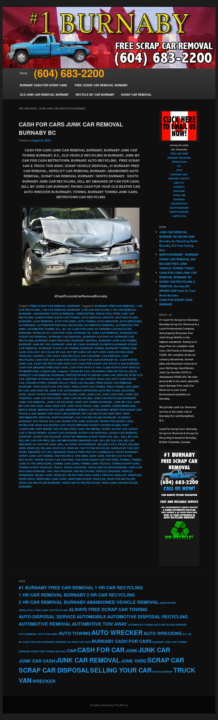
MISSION (71, 410)
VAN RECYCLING (84, 471)
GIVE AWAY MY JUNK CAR (46, 390)
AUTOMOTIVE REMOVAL (99, 325)
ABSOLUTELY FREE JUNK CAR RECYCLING (43, 610)
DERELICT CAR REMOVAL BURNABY (42, 375)
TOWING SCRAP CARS (125, 463)
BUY (37, 352)
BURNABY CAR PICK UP (98, 337)
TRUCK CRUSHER (75, 467)
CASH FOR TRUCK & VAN (85, 367)
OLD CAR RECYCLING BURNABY (95, 417)
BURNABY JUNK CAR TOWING (118, 340)
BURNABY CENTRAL (84, 340)
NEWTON (44, 417)
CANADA (38, 356)
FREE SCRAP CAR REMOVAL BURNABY (55, 306)
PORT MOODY (43, 429)
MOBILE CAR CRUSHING (93, 410)
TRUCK (58, 467)
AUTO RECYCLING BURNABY (170, 624)
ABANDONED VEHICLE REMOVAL (54, 313)
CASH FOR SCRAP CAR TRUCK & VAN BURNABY (109, 363)
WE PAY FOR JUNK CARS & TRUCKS (90, 475)
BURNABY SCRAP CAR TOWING (59, 348)
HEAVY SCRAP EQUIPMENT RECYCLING (52, 394)
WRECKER (43, 681)
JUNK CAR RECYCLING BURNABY (114, 398)
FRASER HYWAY (36, 383)
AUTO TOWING (86, 321)
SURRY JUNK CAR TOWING (36, 456)
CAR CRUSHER (90, 356)
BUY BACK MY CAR (53, 352)
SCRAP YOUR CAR (100, 436)
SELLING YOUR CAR (53, 448)
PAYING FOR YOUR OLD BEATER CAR (42, 425)
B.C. (58, 329)
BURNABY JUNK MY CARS (68, 344)
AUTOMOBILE (27, 325)
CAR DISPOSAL (111, 356)
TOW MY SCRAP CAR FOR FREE (54, 460)
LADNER (105, 406)
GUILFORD (128, 390)
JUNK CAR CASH (113, 394)
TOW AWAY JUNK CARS (89, 456)
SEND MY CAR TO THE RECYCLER (88, 448)
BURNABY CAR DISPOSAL (65, 337)
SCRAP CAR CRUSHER (62, 433)
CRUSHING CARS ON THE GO (109, 371)
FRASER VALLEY (58, 383)
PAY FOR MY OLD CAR (47, 421)
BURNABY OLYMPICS (99, 344)
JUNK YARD (133, 661)
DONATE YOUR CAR (97, 379)
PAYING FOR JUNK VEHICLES (80, 421)
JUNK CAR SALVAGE (60, 402)
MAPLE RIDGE (27, 410)
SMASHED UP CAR (40, 452)
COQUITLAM (48, 371)
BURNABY (25, 333)
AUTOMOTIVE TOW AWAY (99, 624)
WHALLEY (120, 475)
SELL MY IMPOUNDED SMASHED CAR (74, 440)
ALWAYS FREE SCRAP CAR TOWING (57, 317)
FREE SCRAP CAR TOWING (88, 387)
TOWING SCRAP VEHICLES (35, 467)
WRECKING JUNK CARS (51, 479)
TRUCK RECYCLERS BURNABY (107, 467)
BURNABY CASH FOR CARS (52, 340)
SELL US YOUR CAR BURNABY (77, 444)
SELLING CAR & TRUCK (112, 444)
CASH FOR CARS (66, 360)
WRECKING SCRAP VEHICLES (86, 479)
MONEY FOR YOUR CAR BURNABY (59, 413)
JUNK (82, 394)
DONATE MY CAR (73, 379)
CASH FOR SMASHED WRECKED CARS (43, 367)
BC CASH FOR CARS (81, 329)
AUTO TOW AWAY (65, 321)
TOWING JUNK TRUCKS (95, 463)
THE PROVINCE (63, 456)
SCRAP (105, 429)
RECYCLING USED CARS (69, 429)
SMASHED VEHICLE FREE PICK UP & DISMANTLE (83, 452)
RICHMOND (93, 429)
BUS (30, 352)
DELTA (133, 371)
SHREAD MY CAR (122, 448)
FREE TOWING (115, 387)
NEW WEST (115, 413)
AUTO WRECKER (107, 321)
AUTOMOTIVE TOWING (41, 329)
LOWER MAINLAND (124, 406)
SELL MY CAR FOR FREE (34, 440)
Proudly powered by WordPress (109, 705)
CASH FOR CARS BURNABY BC (98, 360)
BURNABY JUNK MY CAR (34, 344)
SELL (116, 436)
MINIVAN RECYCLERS (51, 410)
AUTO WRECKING (130, 321)
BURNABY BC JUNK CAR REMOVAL (96, 333)
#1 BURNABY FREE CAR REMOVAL (113, 306)
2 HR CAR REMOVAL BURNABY (52, 602)
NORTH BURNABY (62, 417)
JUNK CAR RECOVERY (47, 398)
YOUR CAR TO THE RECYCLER (81, 483)
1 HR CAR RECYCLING (119, 587)
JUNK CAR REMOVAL (32, 402)
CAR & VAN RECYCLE (66, 356)
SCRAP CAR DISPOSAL (93, 433)
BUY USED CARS (103, 352)
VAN (49, 471)
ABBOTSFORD (85, 313)
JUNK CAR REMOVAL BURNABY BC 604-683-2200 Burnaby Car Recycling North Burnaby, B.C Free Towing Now (178, 241)
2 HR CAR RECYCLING (96, 310)
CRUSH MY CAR (79, 371)
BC (64, 329)
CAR (48, 356)
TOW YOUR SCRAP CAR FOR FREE (96, 460)
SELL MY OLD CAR (110, 440)
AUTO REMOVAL (43, 321)
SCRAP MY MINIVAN (74, 436)
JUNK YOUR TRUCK (79, 406)
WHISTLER (134, 475)
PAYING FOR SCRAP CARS (116, 421)
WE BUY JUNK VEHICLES (50, 475)
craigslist (62, 371)
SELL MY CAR (129, 436)
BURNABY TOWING (92, 348)
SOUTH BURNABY (126, 452)
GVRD (22, 394)
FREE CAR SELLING (82, 383)
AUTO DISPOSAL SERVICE (97, 317)
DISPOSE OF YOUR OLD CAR (43, 379)
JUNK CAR (94, 394)
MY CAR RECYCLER (94, 413)
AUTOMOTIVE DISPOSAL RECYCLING (60, 325)
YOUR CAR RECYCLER (121, 479)
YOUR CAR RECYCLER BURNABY (40, 483)
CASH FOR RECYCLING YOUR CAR (55, 363)
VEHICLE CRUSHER (108, 471)
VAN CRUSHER (62, 471)
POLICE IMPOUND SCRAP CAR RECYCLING (93, 425)
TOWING (125, 460)
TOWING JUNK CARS (66, 463)
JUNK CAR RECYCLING (77, 398)
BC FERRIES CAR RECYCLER (113, 329)
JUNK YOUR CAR (55, 406)
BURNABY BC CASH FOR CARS (53, 333)
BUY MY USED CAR (79, 352)
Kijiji (95, 406)
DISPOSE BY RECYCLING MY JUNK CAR (91, 375)
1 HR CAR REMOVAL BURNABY (60, 310)
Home (23, 73)
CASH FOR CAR (45, 360)
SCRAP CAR (119, 429)
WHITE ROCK (27, 479)
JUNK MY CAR (123, 402)
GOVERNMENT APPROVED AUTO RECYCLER (92, 390)
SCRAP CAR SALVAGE (47, 436)
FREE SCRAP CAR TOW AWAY (51, 387)
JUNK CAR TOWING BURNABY (93, 402)
